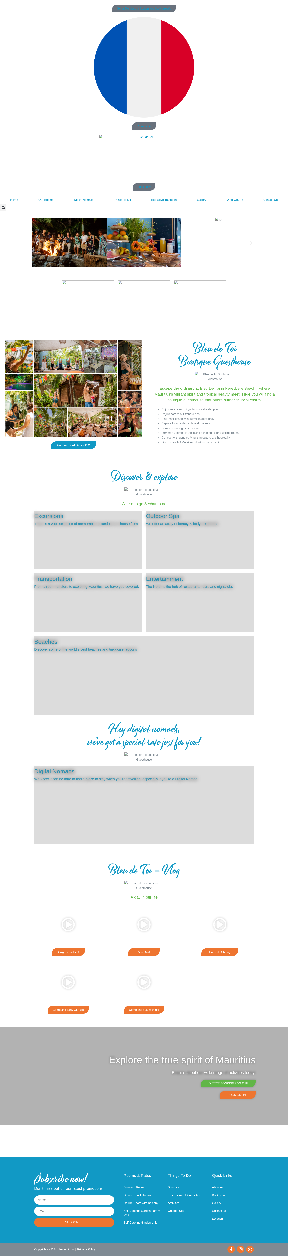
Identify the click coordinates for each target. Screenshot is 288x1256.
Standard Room (134, 1187)
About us (217, 1187)
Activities (173, 1203)
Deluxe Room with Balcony (141, 1203)
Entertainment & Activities (184, 1195)
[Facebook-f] (231, 1249)
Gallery (201, 199)
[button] (3, 207)
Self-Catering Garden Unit (140, 1222)
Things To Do (122, 199)
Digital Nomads (84, 199)
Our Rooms (45, 199)
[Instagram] (240, 1249)
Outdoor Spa (176, 1210)
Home (14, 199)
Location (217, 1218)
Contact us (219, 1210)
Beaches (173, 1187)
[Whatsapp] (250, 1249)
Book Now (218, 1195)
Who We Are (235, 199)
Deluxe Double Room (137, 1195)
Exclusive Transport (164, 199)
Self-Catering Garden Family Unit (142, 1212)
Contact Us (270, 199)
